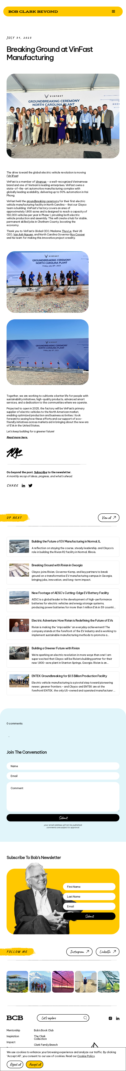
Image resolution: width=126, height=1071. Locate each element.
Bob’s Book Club (43, 1030)
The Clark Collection (40, 1037)
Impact (11, 1042)
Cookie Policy (85, 1056)
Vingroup (41, 181)
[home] (33, 11)
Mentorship (13, 1030)
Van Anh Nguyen (23, 234)
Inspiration (13, 1036)
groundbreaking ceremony (43, 201)
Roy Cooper (77, 234)
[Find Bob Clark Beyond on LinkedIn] (117, 1017)
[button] (113, 11)
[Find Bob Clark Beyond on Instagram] (110, 1017)
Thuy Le (67, 231)
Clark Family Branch (46, 1044)
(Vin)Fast (12, 176)
